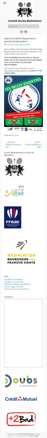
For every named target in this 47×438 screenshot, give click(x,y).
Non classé (15, 135)
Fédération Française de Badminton (17, 284)
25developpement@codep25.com (16, 71)
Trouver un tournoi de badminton (16, 289)
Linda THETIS (26, 45)
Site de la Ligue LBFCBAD (13, 287)
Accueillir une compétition (13, 279)
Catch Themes (34, 436)
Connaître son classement (13, 282)
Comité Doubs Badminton (25, 20)
